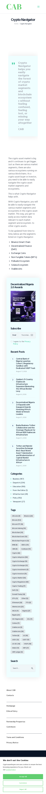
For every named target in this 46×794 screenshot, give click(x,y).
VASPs (27, 643)
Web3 (15, 648)
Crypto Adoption (20, 557)
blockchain (17, 532)
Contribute (10, 726)
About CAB (10, 690)
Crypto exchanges (20, 565)
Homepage (10, 705)
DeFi (15, 590)
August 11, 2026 (21, 371)
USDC (15, 639)
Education (17, 486)
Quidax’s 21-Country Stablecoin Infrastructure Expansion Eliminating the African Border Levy (25, 385)
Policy (15, 497)
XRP (26, 648)
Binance (28, 516)
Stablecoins (16, 269)
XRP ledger (17, 652)
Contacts (10, 695)
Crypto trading (18, 586)
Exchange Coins (18, 253)
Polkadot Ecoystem (20, 261)
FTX (28, 602)
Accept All (23, 776)
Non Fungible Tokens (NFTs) (24, 257)
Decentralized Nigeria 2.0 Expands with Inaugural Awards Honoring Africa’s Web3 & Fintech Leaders (25, 408)
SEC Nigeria (17, 619)
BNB (14, 544)
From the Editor (19, 490)
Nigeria (26, 610)
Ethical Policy (11, 711)
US (25, 635)
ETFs (15, 598)
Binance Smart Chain (20, 242)
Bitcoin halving (19, 528)
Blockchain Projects (20, 540)
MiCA (15, 610)
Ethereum (17, 602)
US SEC (16, 643)
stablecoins (18, 631)
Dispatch (16, 482)
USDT (26, 639)
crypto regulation (20, 582)
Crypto (16, 553)
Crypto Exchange (19, 561)
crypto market (19, 577)
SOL (29, 619)
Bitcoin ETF (17, 524)
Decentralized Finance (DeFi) (21, 247)
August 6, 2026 (21, 394)
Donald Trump (18, 594)
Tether (15, 635)
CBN (14, 549)
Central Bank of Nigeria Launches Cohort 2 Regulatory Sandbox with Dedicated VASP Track (25, 363)
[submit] (32, 335)
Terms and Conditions (15, 737)
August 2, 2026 (21, 465)
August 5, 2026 (21, 417)
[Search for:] (23, 668)
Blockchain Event (19, 536)
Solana (15, 623)
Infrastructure (18, 494)
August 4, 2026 (21, 438)
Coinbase (26, 549)
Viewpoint (17, 501)
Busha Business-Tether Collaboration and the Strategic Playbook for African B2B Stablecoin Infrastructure (25, 430)
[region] (23, 775)
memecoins (18, 606)
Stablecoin (17, 627)
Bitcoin (16, 520)
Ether (25, 598)
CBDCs (25, 544)
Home (16, 24)
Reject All (23, 789)
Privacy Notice (12, 742)
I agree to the (21, 342)
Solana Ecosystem (19, 265)
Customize (23, 783)
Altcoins (16, 516)
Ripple (16, 615)
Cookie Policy (11, 769)
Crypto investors (19, 573)
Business (16, 478)
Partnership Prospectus (15, 721)
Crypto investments (20, 569)
